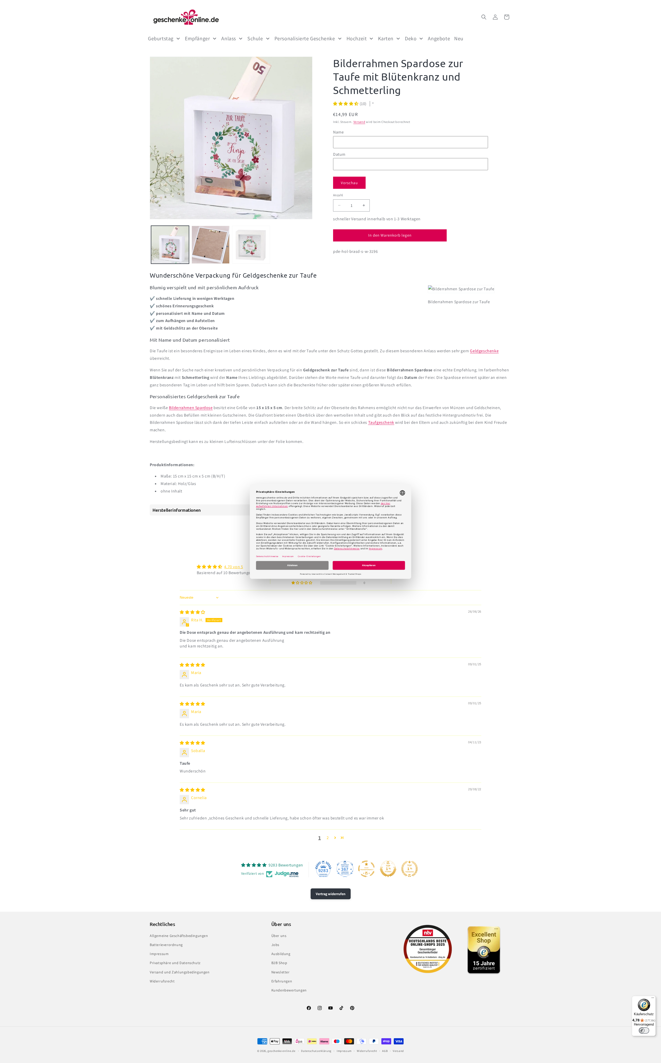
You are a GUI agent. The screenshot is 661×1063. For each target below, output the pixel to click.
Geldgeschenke (484, 351)
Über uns (279, 935)
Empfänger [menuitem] (197, 38)
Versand (359, 122)
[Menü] (653, 999)
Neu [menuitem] (458, 38)
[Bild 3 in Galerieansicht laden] (251, 245)
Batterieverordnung (166, 944)
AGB (385, 1051)
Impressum (159, 953)
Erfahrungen (281, 981)
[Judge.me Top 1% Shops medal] (388, 869)
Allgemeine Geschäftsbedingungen (179, 935)
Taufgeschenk (381, 422)
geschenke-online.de (281, 1051)
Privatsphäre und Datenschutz (175, 962)
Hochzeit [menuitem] (357, 38)
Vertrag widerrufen (330, 894)
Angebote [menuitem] (439, 38)
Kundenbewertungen (289, 990)
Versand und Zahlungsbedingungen (180, 972)
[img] (192, 612)
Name (338, 132)
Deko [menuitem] (410, 38)
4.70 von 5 (233, 566)
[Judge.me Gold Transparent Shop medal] (366, 869)
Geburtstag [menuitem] (161, 38)
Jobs (275, 944)
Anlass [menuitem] (228, 38)
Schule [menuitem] (255, 38)
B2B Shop (279, 962)
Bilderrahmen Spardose (191, 407)
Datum (339, 154)
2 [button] (328, 837)
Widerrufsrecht (162, 981)
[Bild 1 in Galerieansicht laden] (170, 245)
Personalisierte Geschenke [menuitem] (304, 38)
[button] (484, 17)
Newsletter (280, 972)
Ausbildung (280, 953)
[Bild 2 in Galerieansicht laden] (211, 245)
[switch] (644, 1030)
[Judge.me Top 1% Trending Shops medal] (409, 869)
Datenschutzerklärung (316, 1051)
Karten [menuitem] (386, 38)
